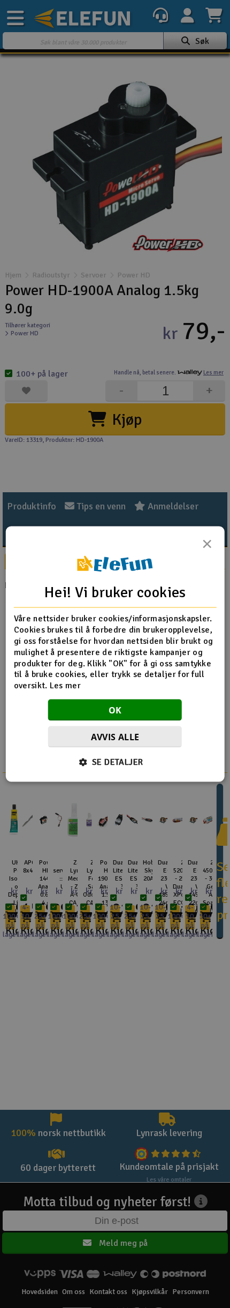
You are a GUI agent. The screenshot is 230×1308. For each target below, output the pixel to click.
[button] (115, 761)
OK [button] (115, 710)
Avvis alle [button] (115, 736)
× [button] (207, 547)
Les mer (65, 685)
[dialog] (115, 654)
